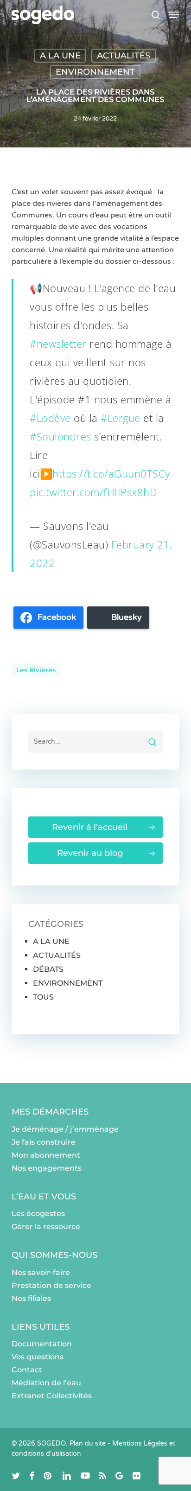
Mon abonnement (46, 1155)
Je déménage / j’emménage (65, 1129)
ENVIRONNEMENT (95, 72)
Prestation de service (51, 1285)
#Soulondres (60, 436)
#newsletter (58, 343)
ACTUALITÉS (123, 56)
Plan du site (88, 1443)
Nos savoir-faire (41, 1272)
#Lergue (120, 418)
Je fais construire (44, 1142)
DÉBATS (48, 969)
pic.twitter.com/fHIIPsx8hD (93, 492)
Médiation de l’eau (46, 1382)
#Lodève (50, 418)
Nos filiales (31, 1298)
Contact (27, 1369)
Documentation (42, 1343)
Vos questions (38, 1356)
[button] (174, 14)
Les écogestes (38, 1213)
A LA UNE (60, 56)
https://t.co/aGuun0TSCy (111, 473)
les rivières (36, 670)
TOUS (43, 997)
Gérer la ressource (46, 1226)
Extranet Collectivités (52, 1395)
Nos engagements (47, 1168)
